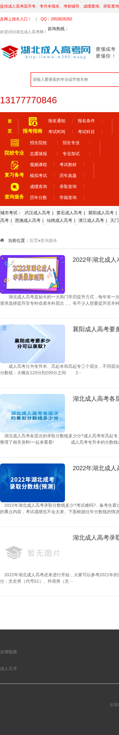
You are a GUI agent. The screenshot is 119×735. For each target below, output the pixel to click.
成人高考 (8, 668)
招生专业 (71, 142)
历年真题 (68, 175)
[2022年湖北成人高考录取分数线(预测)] (32, 482)
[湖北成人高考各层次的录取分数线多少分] (32, 413)
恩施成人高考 (28, 220)
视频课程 (38, 164)
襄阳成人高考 (101, 212)
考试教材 (68, 164)
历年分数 (38, 197)
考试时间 (56, 131)
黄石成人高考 (69, 212)
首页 (33, 240)
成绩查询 (38, 186)
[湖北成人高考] (49, 52)
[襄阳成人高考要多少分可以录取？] (32, 344)
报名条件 (86, 120)
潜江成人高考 (91, 220)
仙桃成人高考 (59, 220)
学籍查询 (68, 197)
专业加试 (71, 153)
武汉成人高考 (37, 212)
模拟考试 (38, 175)
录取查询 (68, 186)
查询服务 (48, 240)
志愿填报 (38, 153)
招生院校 (38, 142)
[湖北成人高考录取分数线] (32, 552)
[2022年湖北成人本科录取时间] (32, 274)
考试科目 (86, 131)
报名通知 (56, 120)
